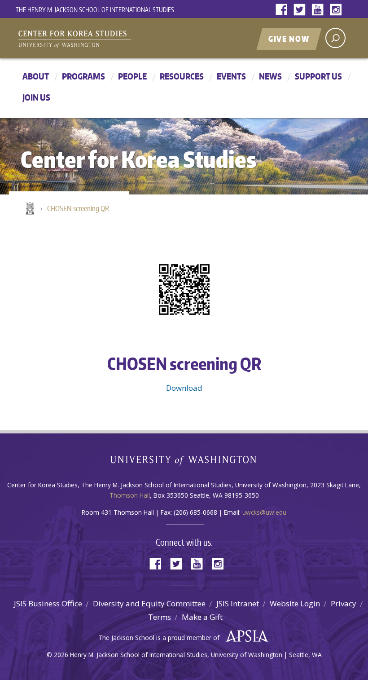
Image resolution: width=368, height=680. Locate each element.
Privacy (343, 603)
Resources (182, 76)
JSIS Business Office (48, 603)
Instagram (337, 10)
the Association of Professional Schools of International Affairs (244, 636)
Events (231, 76)
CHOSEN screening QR (78, 208)
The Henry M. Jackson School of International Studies (95, 9)
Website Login (295, 603)
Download (184, 388)
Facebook (284, 10)
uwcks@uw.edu (264, 512)
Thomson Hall (130, 495)
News (270, 76)
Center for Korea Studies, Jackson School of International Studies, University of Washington (128, 39)
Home (29, 208)
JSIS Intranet (237, 603)
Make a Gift (202, 617)
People (132, 76)
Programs (83, 76)
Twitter (302, 10)
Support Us (318, 76)
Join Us (36, 97)
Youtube (319, 10)
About (35, 76)
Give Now (289, 39)
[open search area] (335, 38)
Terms (159, 617)
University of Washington (184, 462)
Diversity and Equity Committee (149, 603)
